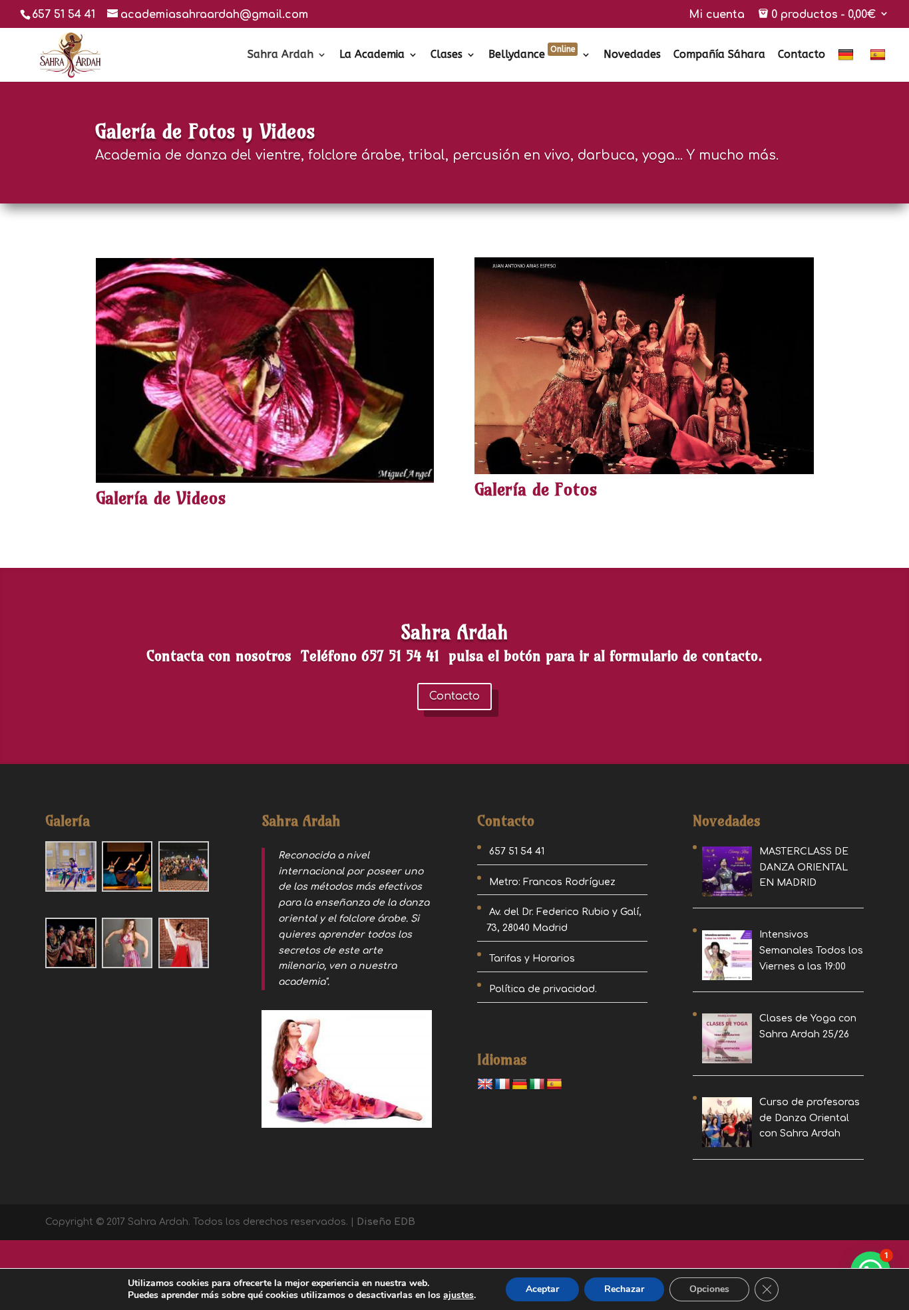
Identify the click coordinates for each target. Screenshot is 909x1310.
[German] (847, 65)
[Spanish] (879, 65)
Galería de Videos (161, 498)
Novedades (632, 55)
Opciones (709, 1289)
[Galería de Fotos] (644, 365)
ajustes (458, 1295)
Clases (446, 55)
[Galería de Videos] (265, 370)
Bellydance (531, 55)
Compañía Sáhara (719, 55)
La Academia (372, 55)
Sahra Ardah (280, 55)
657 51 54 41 (63, 15)
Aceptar (542, 1289)
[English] (485, 1084)
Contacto (801, 55)
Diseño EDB (386, 1222)
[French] (502, 1084)
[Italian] (537, 1084)
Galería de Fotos (536, 489)
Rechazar (624, 1289)
